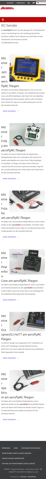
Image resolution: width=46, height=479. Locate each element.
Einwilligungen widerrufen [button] (13, 458)
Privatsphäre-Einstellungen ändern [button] (16, 453)
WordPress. (32, 477)
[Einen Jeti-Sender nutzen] (27, 68)
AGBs (16, 448)
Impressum (21, 3)
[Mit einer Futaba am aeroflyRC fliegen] (27, 202)
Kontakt (10, 3)
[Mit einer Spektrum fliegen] (27, 381)
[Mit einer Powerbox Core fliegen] (27, 262)
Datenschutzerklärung (31, 448)
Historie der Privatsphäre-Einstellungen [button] (18, 464)
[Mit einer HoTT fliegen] (27, 322)
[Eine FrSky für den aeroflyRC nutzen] (27, 135)
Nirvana (23, 477)
